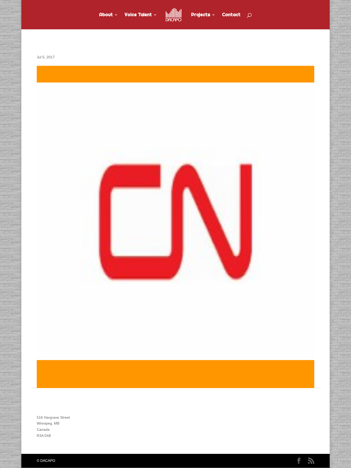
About (106, 15)
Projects (200, 15)
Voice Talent (138, 15)
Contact (231, 15)
